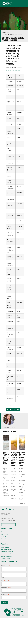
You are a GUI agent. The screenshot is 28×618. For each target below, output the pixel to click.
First (2, 571)
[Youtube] (3, 509)
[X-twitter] (13, 509)
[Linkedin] (6, 509)
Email (5, 594)
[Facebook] (10, 509)
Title (5, 580)
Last (2, 577)
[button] (7, 409)
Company (6, 587)
